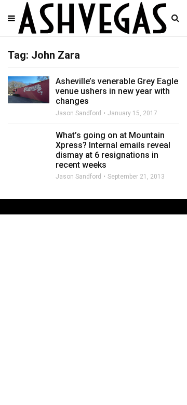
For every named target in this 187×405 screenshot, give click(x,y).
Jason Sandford (78, 113)
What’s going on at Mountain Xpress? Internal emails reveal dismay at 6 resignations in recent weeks (113, 150)
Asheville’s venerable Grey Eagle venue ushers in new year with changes (117, 91)
